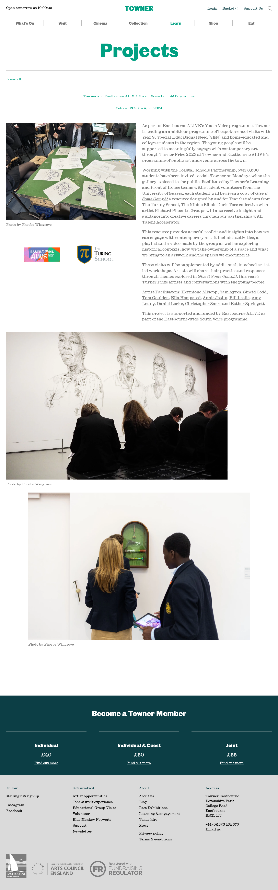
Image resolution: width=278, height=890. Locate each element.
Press (143, 825)
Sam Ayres (230, 292)
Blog (143, 802)
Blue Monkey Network (92, 819)
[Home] (139, 8)
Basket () (230, 8)
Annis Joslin (215, 297)
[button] (270, 8)
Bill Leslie (239, 297)
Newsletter (82, 831)
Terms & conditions (155, 839)
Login (212, 8)
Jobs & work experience (93, 802)
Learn (175, 23)
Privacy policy (151, 833)
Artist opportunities (90, 796)
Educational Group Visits (94, 808)
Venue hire (148, 819)
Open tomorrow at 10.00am (29, 8)
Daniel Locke (170, 303)
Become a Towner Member (139, 713)
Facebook (14, 811)
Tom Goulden (155, 297)
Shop (213, 23)
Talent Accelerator (160, 222)
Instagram (15, 805)
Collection (138, 23)
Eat (251, 23)
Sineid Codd (255, 292)
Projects (139, 50)
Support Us (253, 8)
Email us (213, 829)
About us (146, 796)
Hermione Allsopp (199, 292)
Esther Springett (248, 303)
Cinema (100, 23)
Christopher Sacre (203, 303)
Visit (62, 23)
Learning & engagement (159, 813)
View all (14, 79)
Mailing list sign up (22, 796)
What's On (25, 23)
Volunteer (81, 813)
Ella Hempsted (186, 297)
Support (80, 825)
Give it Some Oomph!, (218, 276)
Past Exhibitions (153, 808)
